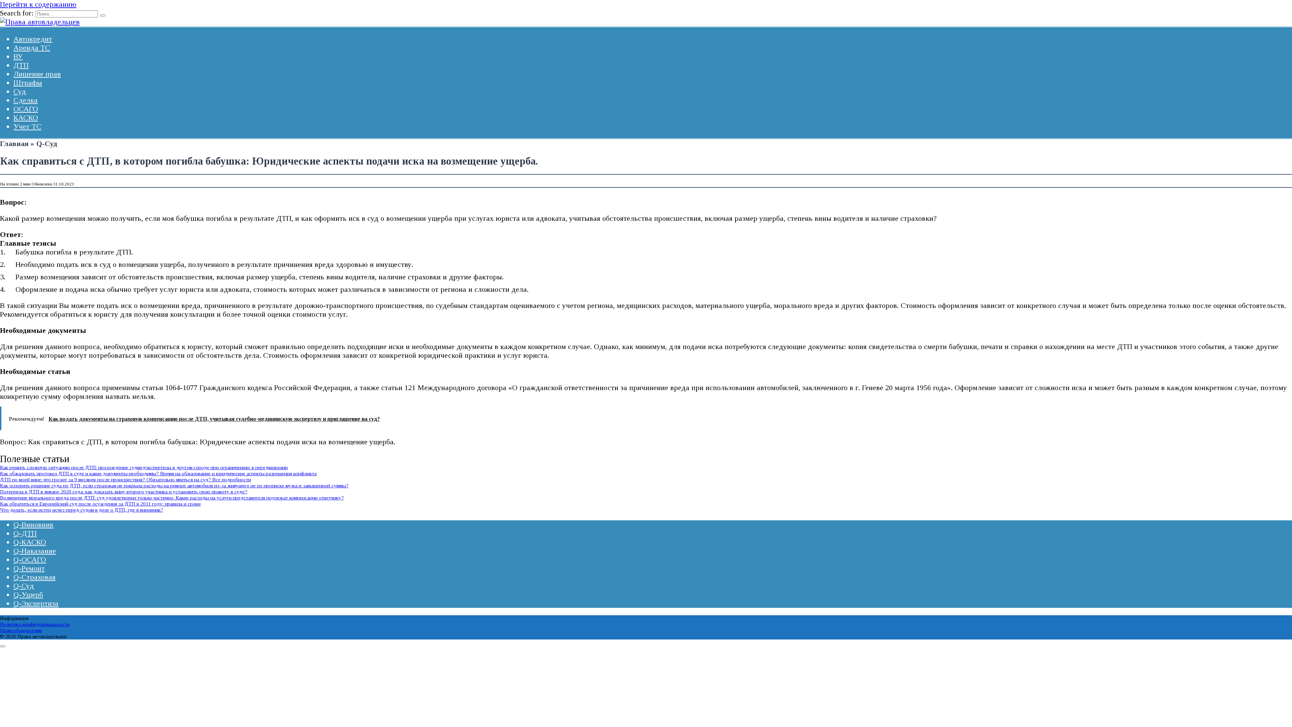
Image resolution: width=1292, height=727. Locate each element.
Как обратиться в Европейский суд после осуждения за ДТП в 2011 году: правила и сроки (100, 504)
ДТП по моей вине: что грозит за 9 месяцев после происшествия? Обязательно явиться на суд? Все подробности (125, 479)
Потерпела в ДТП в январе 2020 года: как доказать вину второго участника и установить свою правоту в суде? (123, 491)
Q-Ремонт (29, 568)
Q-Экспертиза (36, 603)
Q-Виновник (33, 524)
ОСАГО (25, 109)
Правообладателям (21, 630)
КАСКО (25, 117)
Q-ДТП (25, 533)
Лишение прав (37, 74)
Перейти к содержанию (38, 4)
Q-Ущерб (28, 594)
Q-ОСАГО (29, 559)
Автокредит (32, 39)
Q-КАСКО (29, 542)
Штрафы (27, 82)
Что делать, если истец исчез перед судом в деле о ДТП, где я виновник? (81, 510)
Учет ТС (27, 126)
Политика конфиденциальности (35, 624)
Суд (19, 91)
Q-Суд (23, 586)
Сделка (25, 100)
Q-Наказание (34, 551)
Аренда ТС (31, 47)
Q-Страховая (34, 577)
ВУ (18, 56)
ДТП (21, 65)
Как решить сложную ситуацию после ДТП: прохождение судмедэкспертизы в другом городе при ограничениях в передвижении (144, 467)
